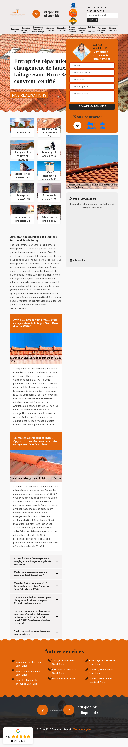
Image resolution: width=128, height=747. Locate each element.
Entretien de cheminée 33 (91, 30)
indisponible (51, 12)
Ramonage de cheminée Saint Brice (29, 664)
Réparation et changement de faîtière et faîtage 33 (38, 30)
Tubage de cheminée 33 (82, 30)
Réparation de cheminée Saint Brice (29, 673)
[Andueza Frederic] (17, 12)
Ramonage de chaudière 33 (101, 30)
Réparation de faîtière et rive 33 (25, 30)
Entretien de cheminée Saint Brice (64, 671)
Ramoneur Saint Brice (64, 678)
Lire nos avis (18, 741)
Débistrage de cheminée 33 (112, 30)
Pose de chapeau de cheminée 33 (72, 30)
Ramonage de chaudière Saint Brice (102, 662)
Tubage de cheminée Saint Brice (63, 662)
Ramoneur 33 (15, 30)
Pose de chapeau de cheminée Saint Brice (27, 682)
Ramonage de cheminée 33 (50, 30)
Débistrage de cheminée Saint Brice (102, 671)
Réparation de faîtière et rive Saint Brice (102, 680)
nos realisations (29, 95)
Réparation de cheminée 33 (61, 30)
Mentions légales (82, 729)
